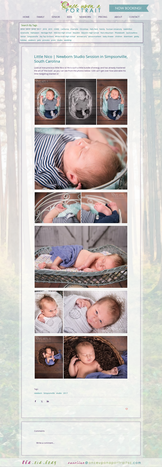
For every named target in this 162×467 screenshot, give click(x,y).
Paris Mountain (106, 33)
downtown (128, 36)
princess (46, 40)
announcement (94, 36)
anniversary (82, 36)
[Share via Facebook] (35, 401)
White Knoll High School (65, 36)
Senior (23, 36)
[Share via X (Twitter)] (41, 401)
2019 (50, 29)
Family (102, 29)
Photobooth (120, 33)
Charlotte (74, 29)
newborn (32, 40)
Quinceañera (131, 33)
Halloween (35, 33)
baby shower (108, 36)
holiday (23, 40)
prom (53, 40)
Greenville (24, 33)
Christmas (84, 29)
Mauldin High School (90, 33)
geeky (136, 36)
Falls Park (94, 29)
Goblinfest (127, 29)
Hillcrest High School (62, 33)
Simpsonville (32, 36)
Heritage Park (46, 33)
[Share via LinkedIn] (48, 401)
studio (60, 40)
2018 (45, 29)
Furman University (114, 29)
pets (39, 40)
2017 (39, 29)
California (65, 29)
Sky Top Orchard (47, 36)
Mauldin (76, 33)
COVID (56, 29)
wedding (67, 40)
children (118, 36)
